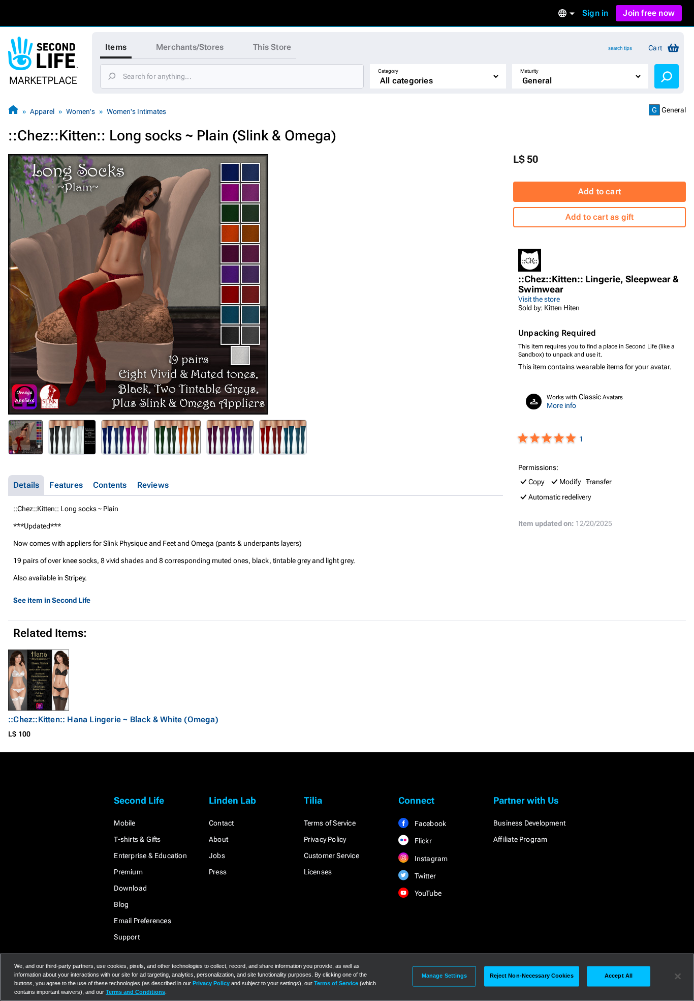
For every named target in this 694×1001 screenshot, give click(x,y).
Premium (128, 872)
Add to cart (599, 191)
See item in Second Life (51, 600)
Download (130, 888)
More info (561, 405)
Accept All (619, 976)
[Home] (13, 111)
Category (388, 71)
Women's (80, 111)
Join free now (649, 13)
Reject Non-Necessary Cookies (532, 976)
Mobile (124, 823)
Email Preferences (142, 921)
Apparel (42, 111)
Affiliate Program (520, 839)
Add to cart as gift (599, 217)
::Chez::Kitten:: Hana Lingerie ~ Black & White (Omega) (113, 719)
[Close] (678, 976)
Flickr (422, 841)
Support (126, 937)
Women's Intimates (136, 111)
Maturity (529, 71)
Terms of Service (330, 823)
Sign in (595, 13)
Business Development (529, 823)
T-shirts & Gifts (137, 839)
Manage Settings (444, 976)
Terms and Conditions (135, 992)
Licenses (318, 872)
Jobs (217, 855)
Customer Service (331, 855)
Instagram (430, 859)
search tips (620, 48)
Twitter (424, 876)
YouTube (427, 893)
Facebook (429, 823)
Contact (221, 823)
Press (218, 872)
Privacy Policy (325, 839)
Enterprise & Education (150, 855)
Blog (121, 904)
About (218, 839)
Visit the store (539, 299)
